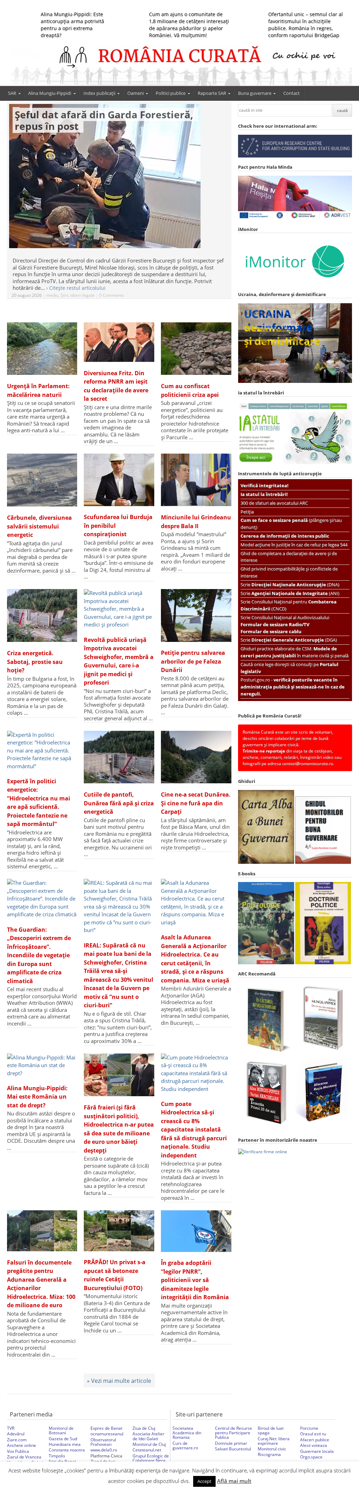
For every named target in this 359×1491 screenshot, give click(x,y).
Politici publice (170, 93)
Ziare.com (17, 1440)
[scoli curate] (295, 156)
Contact (291, 93)
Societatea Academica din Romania (186, 1432)
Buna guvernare (254, 93)
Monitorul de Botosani (61, 1430)
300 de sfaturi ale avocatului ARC (274, 503)
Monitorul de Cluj (149, 1444)
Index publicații (99, 93)
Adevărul (16, 1434)
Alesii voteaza (313, 1445)
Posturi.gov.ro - (293, 687)
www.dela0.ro (103, 1450)
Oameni (135, 93)
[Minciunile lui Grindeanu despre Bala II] (196, 480)
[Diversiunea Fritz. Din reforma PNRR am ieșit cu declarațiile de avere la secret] (119, 342)
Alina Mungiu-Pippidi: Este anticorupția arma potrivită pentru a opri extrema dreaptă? (72, 24)
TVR (10, 1428)
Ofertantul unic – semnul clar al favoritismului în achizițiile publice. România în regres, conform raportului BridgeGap (305, 24)
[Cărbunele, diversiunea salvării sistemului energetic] (42, 480)
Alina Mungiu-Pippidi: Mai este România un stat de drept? (37, 1096)
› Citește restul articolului (76, 288)
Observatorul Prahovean (103, 1442)
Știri (64, 295)
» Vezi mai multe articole (119, 1381)
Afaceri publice (314, 1440)
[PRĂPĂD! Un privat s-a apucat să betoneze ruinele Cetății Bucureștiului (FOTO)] (119, 1230)
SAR (12, 93)
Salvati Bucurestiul (233, 1449)
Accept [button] (204, 1481)
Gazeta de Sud (63, 1439)
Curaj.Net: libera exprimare (274, 1441)
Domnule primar (231, 1443)
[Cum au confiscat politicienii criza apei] (196, 348)
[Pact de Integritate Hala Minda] (295, 218)
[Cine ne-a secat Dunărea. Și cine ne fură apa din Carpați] (196, 757)
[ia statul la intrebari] (295, 462)
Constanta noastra (67, 1450)
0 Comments (111, 295)
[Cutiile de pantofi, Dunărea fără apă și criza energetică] (119, 757)
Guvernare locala (317, 1451)
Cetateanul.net (147, 1450)
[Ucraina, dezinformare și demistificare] (295, 283)
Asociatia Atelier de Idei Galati (148, 1436)
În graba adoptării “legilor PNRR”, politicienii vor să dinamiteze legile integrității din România (195, 1280)
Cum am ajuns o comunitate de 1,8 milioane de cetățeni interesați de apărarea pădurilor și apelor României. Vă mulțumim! (189, 24)
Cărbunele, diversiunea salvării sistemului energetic (39, 526)
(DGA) (294, 640)
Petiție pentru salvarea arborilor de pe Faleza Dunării (193, 661)
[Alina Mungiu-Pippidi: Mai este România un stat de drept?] (42, 1065)
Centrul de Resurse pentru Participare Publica (233, 1432)
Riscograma (269, 1454)
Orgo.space (311, 1457)
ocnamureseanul (106, 1434)
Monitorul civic (272, 1449)
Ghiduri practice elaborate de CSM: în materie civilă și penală (294, 652)
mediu (52, 295)
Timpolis (57, 1456)
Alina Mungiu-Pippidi (49, 93)
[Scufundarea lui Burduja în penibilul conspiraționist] (119, 480)
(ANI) (295, 593)
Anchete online (21, 1445)
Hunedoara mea (65, 1444)
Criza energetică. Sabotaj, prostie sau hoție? (35, 661)
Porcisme (309, 1428)
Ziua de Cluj (144, 1428)
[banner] (179, 65)
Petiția (247, 512)
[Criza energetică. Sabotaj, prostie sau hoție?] (42, 615)
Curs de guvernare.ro (185, 1445)
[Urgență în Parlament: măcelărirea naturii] (42, 348)
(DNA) (295, 584)
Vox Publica (18, 1451)
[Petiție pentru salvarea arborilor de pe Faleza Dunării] (196, 615)
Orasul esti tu (313, 1434)
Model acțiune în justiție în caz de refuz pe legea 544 (294, 544)
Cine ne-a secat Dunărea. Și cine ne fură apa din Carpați (196, 803)
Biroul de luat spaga (271, 1430)
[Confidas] (262, 1152)
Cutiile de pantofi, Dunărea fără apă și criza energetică (119, 803)
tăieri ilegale (82, 295)
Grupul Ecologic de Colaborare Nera (151, 1458)
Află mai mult (234, 1480)
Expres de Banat (106, 1428)
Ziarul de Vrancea (24, 1457)
